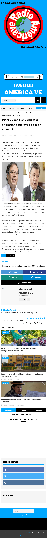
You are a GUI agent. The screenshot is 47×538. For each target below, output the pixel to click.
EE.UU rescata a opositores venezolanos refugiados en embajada (19, 350)
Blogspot (23, 535)
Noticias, (32, 135)
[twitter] (23, 515)
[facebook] (20, 515)
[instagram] (26, 515)
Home (4, 113)
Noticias (11, 113)
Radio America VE (23, 89)
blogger (8, 410)
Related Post (7, 327)
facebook (38, 410)
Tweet (15, 272)
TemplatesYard (24, 532)
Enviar (15, 277)
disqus (23, 410)
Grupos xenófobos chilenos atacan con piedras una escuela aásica (22, 375)
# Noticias (10, 255)
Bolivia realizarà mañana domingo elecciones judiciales (21, 400)
